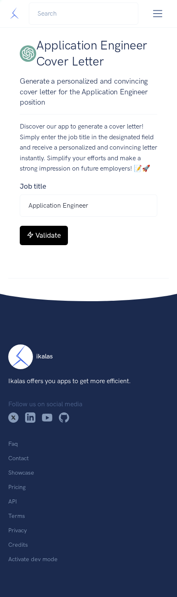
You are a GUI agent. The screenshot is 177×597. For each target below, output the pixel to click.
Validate (48, 235)
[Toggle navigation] (158, 14)
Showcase (21, 472)
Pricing (17, 487)
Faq (13, 443)
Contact (18, 458)
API (12, 501)
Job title (33, 186)
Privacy (17, 530)
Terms (16, 516)
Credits (18, 544)
